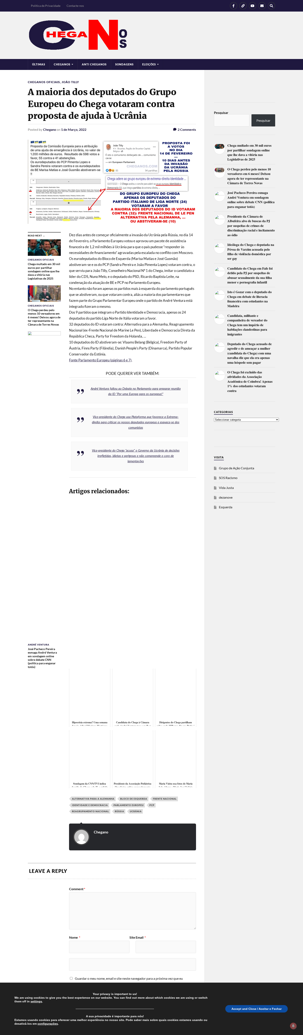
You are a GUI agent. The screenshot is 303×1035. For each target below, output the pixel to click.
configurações (48, 1023)
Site (132, 937)
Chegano (49, 129)
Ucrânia (136, 811)
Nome (74, 937)
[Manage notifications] (293, 1026)
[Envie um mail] (262, 5)
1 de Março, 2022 (73, 129)
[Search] (271, 5)
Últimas (38, 64)
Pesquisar (221, 112)
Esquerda (225, 507)
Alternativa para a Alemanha (93, 798)
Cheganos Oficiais (44, 82)
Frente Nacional (165, 798)
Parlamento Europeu (129, 805)
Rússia (119, 811)
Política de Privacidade (45, 5)
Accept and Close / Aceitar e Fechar (256, 1008)
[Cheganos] (151, 35)
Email (141, 937)
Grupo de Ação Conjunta (236, 468)
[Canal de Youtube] (252, 5)
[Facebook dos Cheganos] (233, 5)
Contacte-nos (75, 5)
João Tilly (70, 82)
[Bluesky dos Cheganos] (243, 5)
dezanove (226, 497)
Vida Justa (226, 488)
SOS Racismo (228, 478)
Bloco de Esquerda (133, 798)
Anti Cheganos (94, 64)
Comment (77, 889)
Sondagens (124, 64)
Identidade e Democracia (90, 805)
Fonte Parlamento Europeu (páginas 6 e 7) (100, 360)
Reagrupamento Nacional (90, 811)
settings (36, 1001)
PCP (151, 805)
